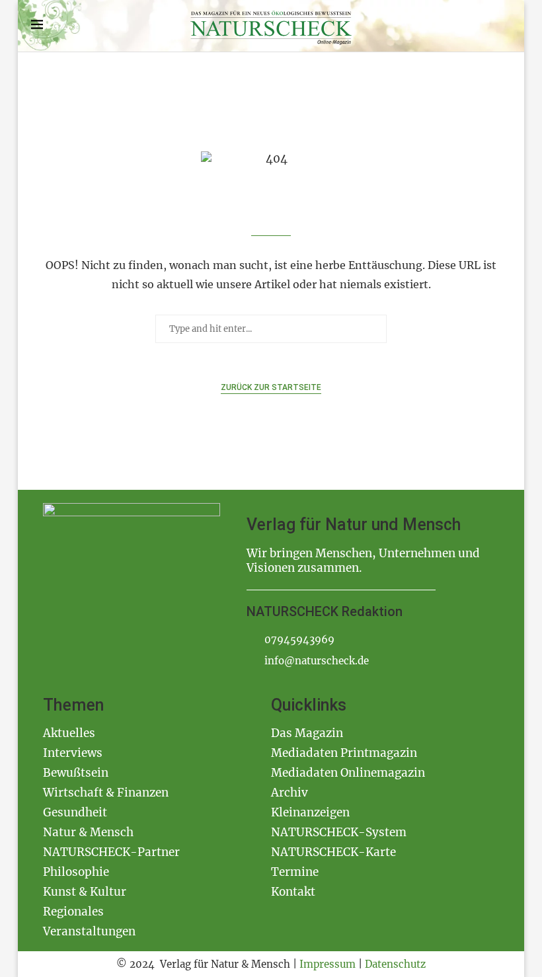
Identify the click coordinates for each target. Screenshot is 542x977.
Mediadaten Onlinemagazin (348, 772)
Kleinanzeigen (310, 812)
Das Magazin (307, 733)
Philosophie (76, 872)
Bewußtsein (75, 772)
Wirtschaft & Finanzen (106, 792)
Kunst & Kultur (84, 891)
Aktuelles (69, 733)
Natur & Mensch (88, 832)
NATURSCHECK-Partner (111, 852)
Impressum (327, 964)
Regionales (73, 911)
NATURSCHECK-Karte (333, 852)
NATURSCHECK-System (338, 832)
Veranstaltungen (89, 931)
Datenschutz (395, 964)
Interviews (72, 753)
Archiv (289, 792)
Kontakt (293, 891)
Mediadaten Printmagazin (344, 753)
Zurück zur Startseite (271, 387)
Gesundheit (75, 812)
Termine (295, 872)
